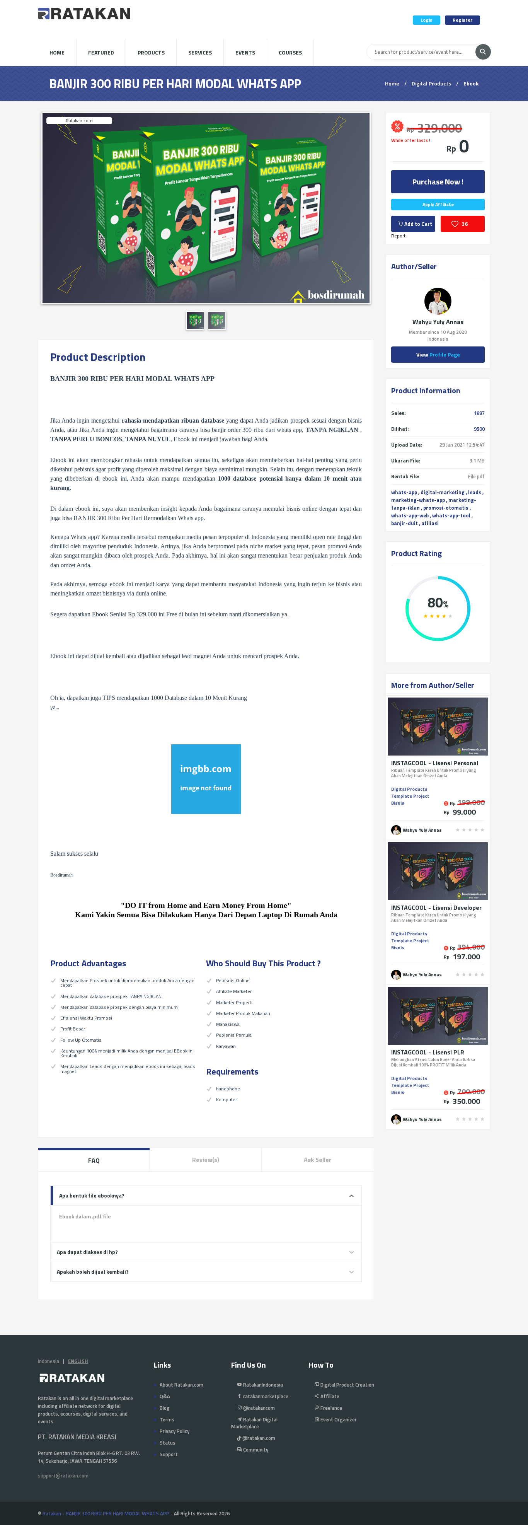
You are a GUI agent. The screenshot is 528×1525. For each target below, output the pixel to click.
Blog (165, 1408)
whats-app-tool (451, 515)
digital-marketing (443, 492)
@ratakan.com (258, 1438)
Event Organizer (338, 1419)
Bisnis (397, 803)
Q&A (165, 1396)
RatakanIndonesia (262, 1385)
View (438, 354)
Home (57, 52)
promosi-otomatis (445, 508)
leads (474, 492)
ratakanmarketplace (265, 1396)
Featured (101, 52)
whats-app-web (410, 515)
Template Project (410, 796)
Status (167, 1443)
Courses (290, 52)
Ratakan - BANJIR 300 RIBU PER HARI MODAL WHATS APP (106, 1513)
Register (462, 20)
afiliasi (430, 523)
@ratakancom (258, 1408)
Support (169, 1454)
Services (200, 52)
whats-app (404, 492)
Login (427, 20)
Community (255, 1449)
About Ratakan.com (181, 1385)
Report (398, 235)
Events (245, 52)
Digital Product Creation (346, 1385)
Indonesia (48, 1361)
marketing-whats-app (418, 500)
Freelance (330, 1408)
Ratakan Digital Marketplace (254, 1423)
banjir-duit (404, 523)
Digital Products (431, 83)
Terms (167, 1419)
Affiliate (329, 1396)
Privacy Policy (174, 1431)
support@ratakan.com (63, 1475)
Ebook (471, 83)
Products (151, 52)
